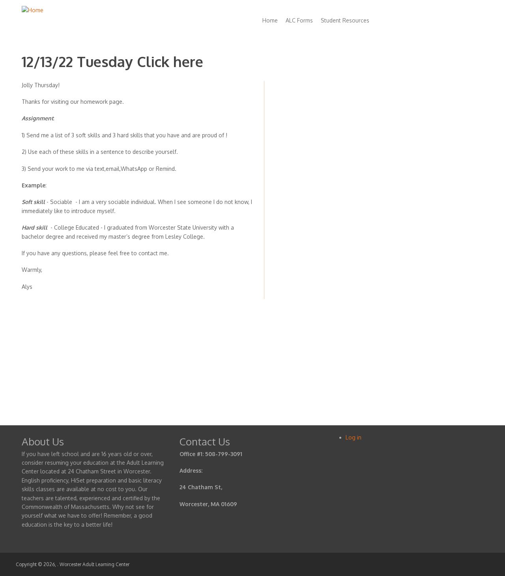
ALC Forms (299, 20)
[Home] (32, 10)
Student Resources (345, 20)
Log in (353, 437)
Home (270, 20)
